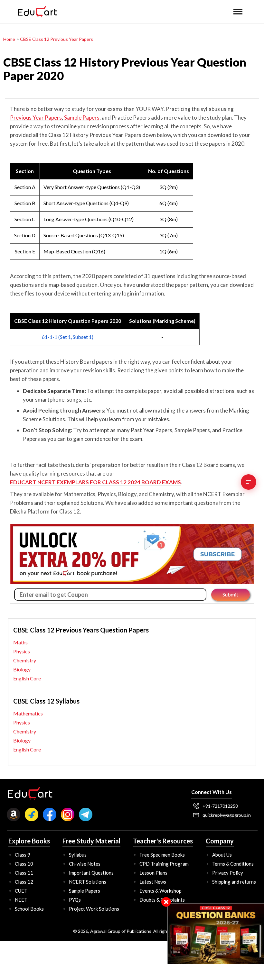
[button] (238, 11)
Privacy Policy (227, 873)
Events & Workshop (160, 891)
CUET (21, 891)
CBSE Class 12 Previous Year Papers (56, 39)
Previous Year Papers (36, 117)
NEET (21, 900)
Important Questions (91, 873)
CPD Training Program (164, 864)
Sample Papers (81, 117)
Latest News (152, 882)
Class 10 (24, 864)
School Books (29, 909)
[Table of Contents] (248, 482)
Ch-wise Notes (84, 864)
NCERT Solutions (87, 882)
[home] (37, 11)
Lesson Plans (153, 873)
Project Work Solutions (94, 909)
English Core (27, 678)
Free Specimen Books (162, 855)
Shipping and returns (234, 882)
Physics (21, 651)
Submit (230, 594)
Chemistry (24, 660)
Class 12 (24, 882)
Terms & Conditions (233, 864)
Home (9, 39)
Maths (20, 642)
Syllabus (78, 855)
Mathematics (28, 713)
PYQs (75, 900)
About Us (222, 855)
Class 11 (24, 873)
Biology (22, 669)
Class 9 (22, 855)
